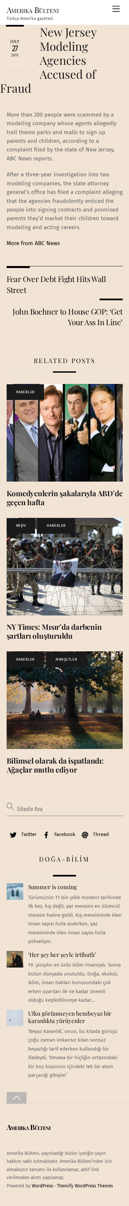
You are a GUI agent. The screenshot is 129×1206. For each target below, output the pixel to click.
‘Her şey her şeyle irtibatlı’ (62, 954)
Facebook (64, 834)
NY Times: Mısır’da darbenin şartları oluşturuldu (54, 631)
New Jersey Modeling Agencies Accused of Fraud (48, 60)
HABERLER (25, 392)
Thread (100, 834)
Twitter (28, 834)
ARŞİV (21, 525)
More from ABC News (33, 243)
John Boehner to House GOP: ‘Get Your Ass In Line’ (67, 316)
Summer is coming (52, 886)
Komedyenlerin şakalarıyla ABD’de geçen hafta (65, 497)
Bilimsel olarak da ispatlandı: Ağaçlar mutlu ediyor (55, 765)
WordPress (42, 1186)
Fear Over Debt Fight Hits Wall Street (56, 284)
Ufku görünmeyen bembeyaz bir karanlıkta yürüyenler (69, 1017)
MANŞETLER (66, 659)
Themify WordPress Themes (85, 1186)
